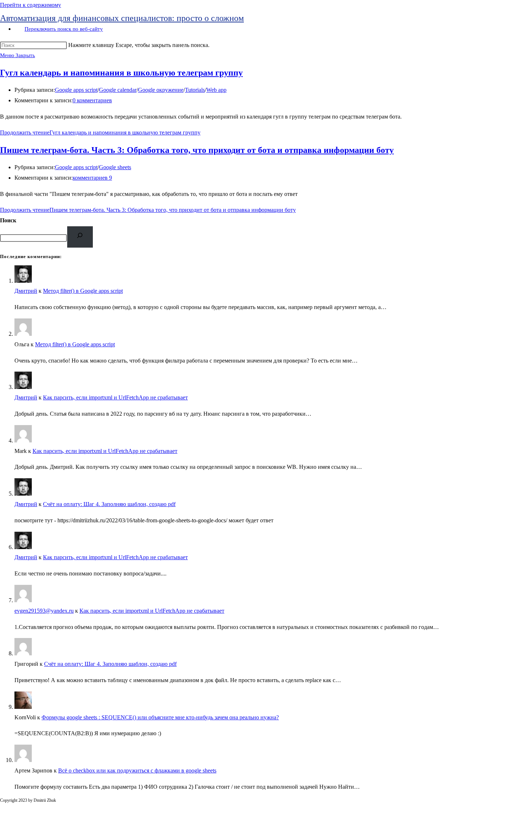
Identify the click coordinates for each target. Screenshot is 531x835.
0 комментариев (92, 100)
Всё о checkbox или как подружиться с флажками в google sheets (137, 770)
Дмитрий (25, 291)
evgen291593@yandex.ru (44, 611)
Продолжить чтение (100, 132)
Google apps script (76, 90)
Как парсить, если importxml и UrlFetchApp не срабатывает (115, 397)
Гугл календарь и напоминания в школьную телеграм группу (121, 72)
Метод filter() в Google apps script (83, 291)
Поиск (8, 220)
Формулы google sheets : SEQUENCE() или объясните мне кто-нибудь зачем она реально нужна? (160, 717)
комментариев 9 (92, 178)
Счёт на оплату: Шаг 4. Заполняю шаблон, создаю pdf (109, 504)
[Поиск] (80, 237)
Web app (216, 90)
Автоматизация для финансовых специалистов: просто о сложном (122, 18)
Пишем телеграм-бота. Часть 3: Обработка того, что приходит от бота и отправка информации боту (197, 150)
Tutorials (195, 90)
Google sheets (115, 167)
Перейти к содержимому (30, 5)
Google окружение (161, 90)
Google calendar (118, 90)
